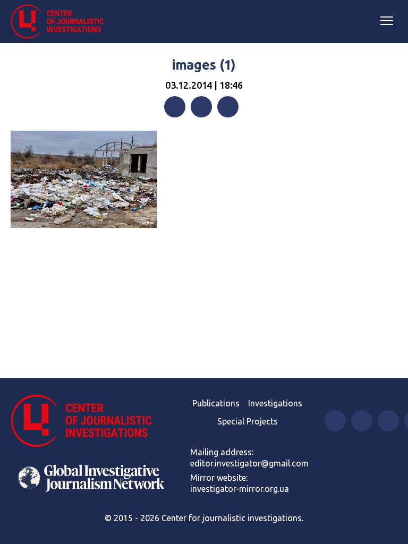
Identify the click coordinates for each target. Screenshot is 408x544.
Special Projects (247, 421)
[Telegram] (228, 106)
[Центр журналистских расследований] (61, 21)
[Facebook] (174, 106)
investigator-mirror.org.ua (239, 489)
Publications (216, 403)
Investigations (275, 403)
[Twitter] (201, 106)
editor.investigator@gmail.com (249, 463)
